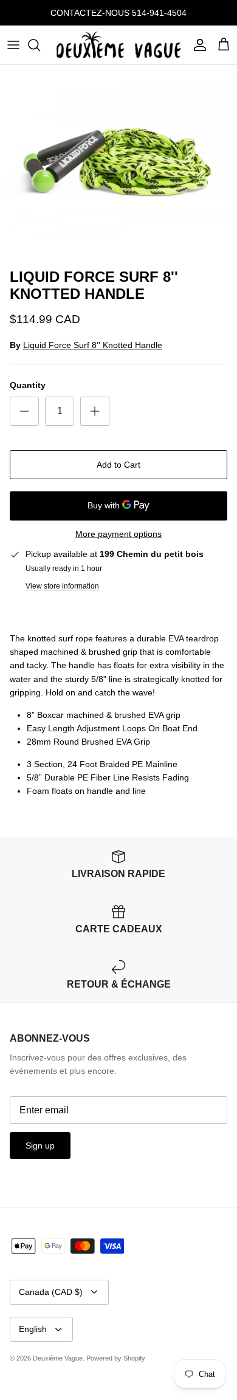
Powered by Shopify (115, 1358)
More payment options (118, 534)
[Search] (40, 45)
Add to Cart (118, 465)
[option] (118, 163)
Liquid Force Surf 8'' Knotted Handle (92, 345)
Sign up (40, 1145)
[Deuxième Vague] (119, 45)
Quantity (28, 385)
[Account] (197, 45)
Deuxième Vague (58, 1358)
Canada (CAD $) (51, 1292)
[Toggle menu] (13, 45)
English (33, 1329)
